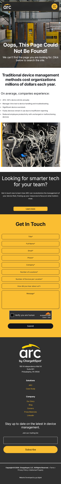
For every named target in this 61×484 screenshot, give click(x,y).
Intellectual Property (36, 470)
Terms (52, 468)
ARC (30, 385)
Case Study (30, 389)
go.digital (38, 477)
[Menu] (54, 6)
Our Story (30, 401)
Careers (30, 408)
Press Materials (30, 412)
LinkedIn (30, 415)
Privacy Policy (23, 470)
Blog (30, 405)
